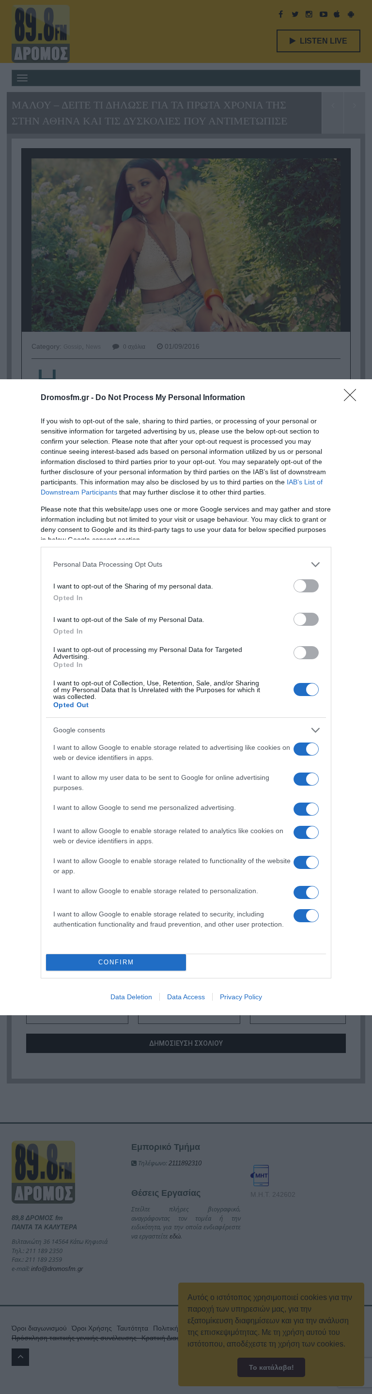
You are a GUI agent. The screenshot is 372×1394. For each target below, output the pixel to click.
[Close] (353, 398)
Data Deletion (131, 997)
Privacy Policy (241, 997)
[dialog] (186, 697)
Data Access (186, 997)
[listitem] (186, 564)
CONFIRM (116, 962)
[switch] (306, 585)
